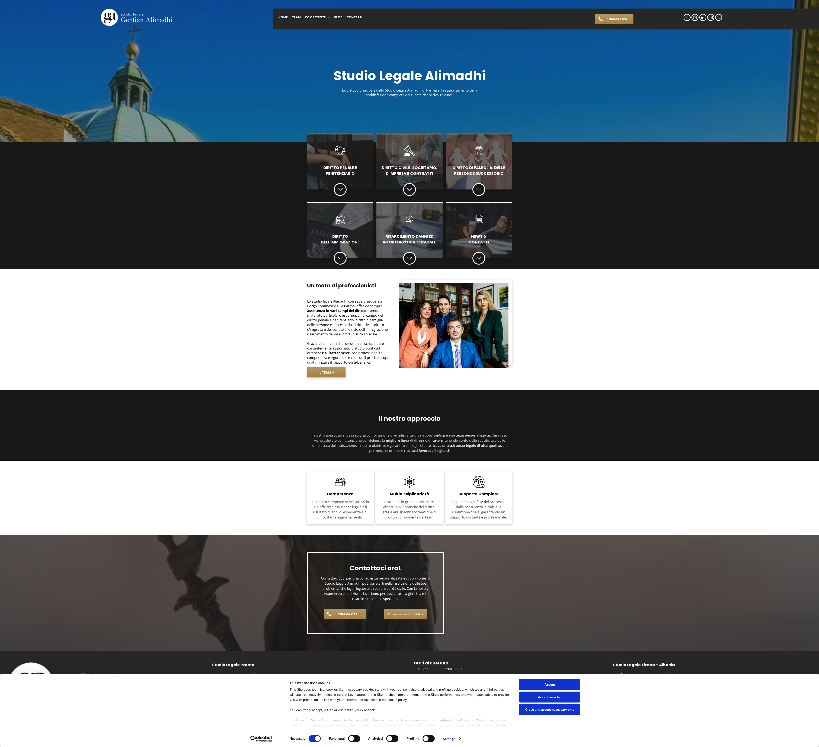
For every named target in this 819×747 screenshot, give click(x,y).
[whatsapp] (718, 18)
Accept (550, 684)
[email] (710, 18)
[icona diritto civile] (409, 154)
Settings (449, 738)
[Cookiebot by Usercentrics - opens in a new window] (261, 738)
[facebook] (687, 18)
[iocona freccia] (479, 193)
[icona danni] (409, 223)
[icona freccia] (340, 193)
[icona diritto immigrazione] (340, 223)
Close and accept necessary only (549, 709)
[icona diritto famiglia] (478, 154)
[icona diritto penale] (340, 154)
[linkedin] (702, 18)
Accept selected (550, 697)
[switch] (354, 738)
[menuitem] (283, 17)
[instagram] (694, 18)
